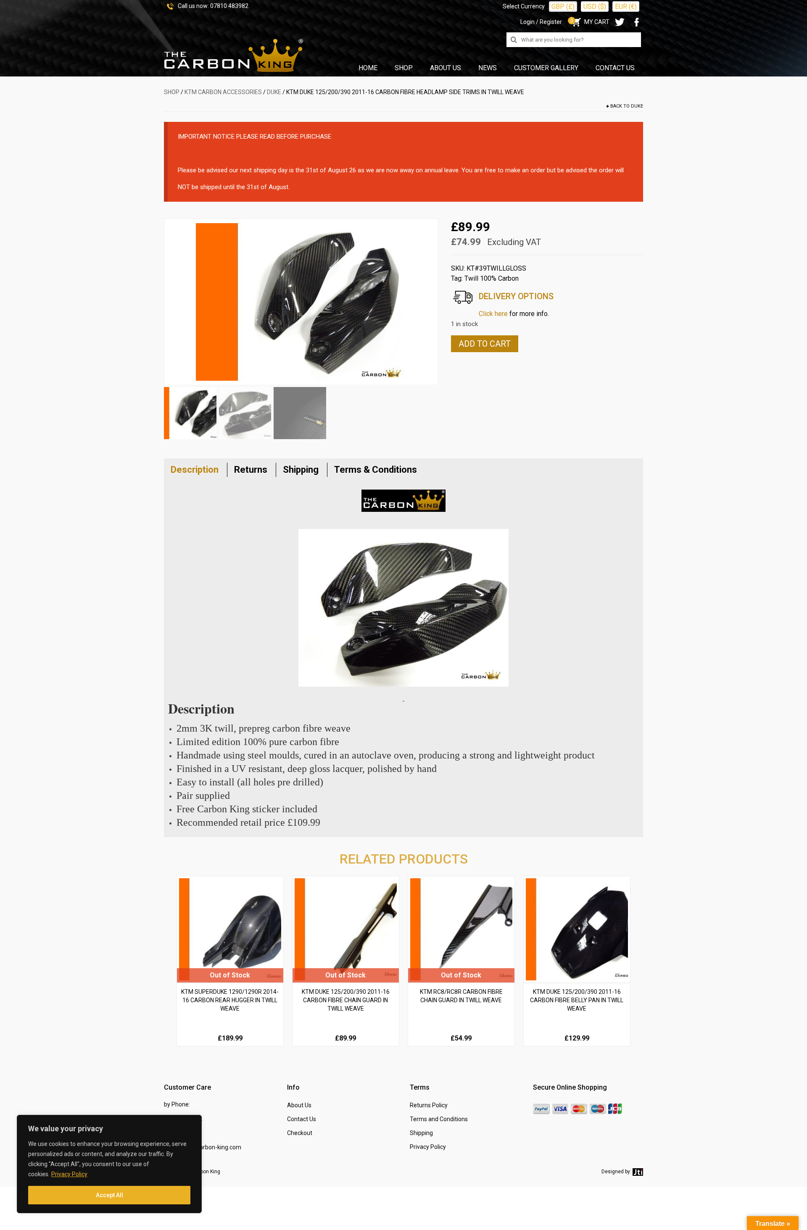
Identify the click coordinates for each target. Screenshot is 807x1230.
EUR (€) (626, 7)
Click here (493, 314)
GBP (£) (563, 7)
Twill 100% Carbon (491, 278)
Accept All (109, 1195)
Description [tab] (195, 469)
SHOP (171, 92)
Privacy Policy (69, 1174)
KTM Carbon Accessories (223, 92)
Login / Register (541, 21)
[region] (109, 1164)
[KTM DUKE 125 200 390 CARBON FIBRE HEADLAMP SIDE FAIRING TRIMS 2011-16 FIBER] (301, 301)
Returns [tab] (250, 469)
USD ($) (594, 7)
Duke (274, 92)
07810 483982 (229, 6)
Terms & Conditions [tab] (375, 469)
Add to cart (485, 344)
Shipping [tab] (301, 469)
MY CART (589, 21)
